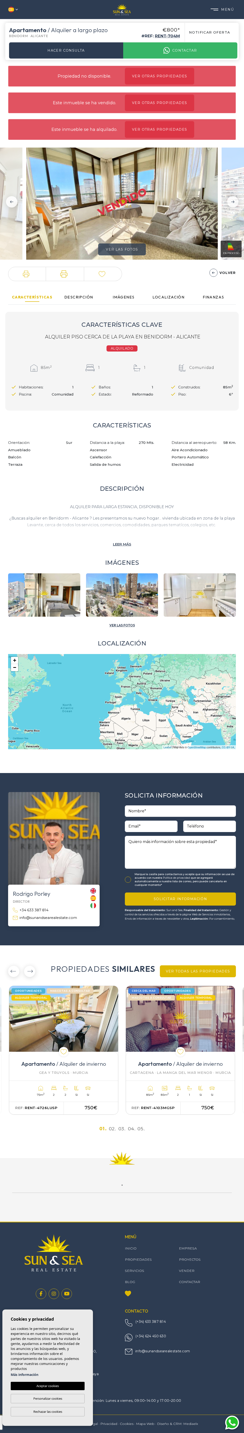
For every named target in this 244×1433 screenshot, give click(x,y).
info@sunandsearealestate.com (48, 917)
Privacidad (108, 1424)
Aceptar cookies (47, 1386)
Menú (227, 9)
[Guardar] (103, 274)
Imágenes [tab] (123, 297)
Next (233, 202)
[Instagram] (54, 1294)
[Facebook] (41, 1294)
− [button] (14, 667)
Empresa (188, 1248)
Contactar (184, 50)
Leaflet (167, 747)
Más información (24, 1374)
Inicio (131, 1248)
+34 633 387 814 (34, 910)
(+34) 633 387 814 (150, 1321)
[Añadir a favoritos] (63, 1051)
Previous (10, 202)
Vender (186, 1271)
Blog (130, 1282)
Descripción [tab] (78, 297)
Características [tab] (32, 297)
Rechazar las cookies (47, 1411)
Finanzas (213, 297)
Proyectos (190, 1259)
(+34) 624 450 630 (150, 1336)
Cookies (126, 1424)
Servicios (134, 1271)
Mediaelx (190, 1424)
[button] (27, 274)
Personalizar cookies (47, 1398)
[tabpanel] (63, 1050)
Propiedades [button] (138, 1259)
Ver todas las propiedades (198, 971)
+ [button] (14, 660)
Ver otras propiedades (159, 76)
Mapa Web (145, 1424)
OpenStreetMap (197, 747)
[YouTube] (66, 1294)
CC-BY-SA (228, 747)
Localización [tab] (168, 297)
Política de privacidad (177, 877)
